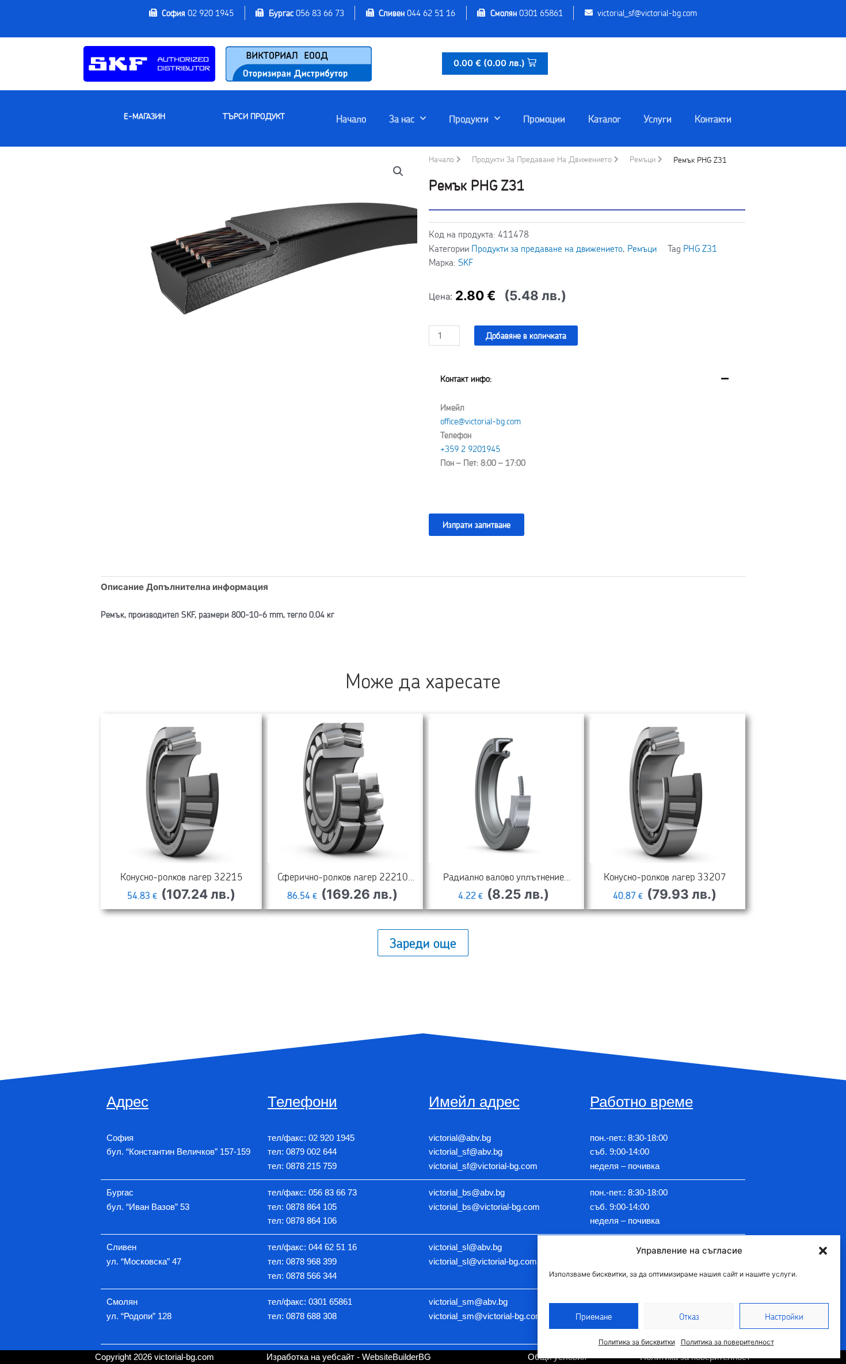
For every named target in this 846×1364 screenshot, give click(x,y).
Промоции (544, 118)
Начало (351, 118)
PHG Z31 (700, 248)
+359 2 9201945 (470, 448)
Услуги (658, 118)
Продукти (469, 118)
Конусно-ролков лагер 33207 (665, 876)
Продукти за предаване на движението (542, 159)
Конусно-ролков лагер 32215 (181, 876)
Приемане (594, 1316)
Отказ (689, 1316)
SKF (465, 262)
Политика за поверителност (727, 1342)
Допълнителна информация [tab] (207, 586)
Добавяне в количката (526, 335)
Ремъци (643, 159)
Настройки (784, 1316)
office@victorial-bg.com (480, 421)
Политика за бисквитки (637, 1342)
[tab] (587, 429)
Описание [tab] (122, 586)
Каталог (604, 118)
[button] (823, 1250)
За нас (401, 118)
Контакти (713, 118)
